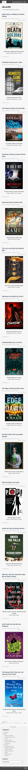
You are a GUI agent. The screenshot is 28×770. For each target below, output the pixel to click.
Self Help (7, 755)
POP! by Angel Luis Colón (10, 482)
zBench (20, 767)
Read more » (6, 56)
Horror (6, 738)
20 (17, 723)
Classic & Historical (9, 735)
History (6, 752)
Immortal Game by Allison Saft (12, 202)
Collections (6, 732)
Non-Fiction (6, 744)
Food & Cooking (8, 749)
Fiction (5, 734)
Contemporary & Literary (10, 737)
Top (26, 768)
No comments (22, 20)
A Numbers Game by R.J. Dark (12, 62)
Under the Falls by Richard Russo (13, 528)
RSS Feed (13, 727)
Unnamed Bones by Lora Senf (12, 342)
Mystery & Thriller (8, 740)
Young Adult (7, 743)
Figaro (9, 110)
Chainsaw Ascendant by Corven (12, 296)
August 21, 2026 (14, 18)
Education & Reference (10, 747)
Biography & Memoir (9, 746)
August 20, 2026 (15, 344)
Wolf (9, 18)
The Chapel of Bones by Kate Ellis (13, 108)
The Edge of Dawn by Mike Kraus (13, 388)
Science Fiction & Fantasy (10, 741)
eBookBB (6, 6)
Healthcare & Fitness (9, 751)
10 (14, 723)
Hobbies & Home (8, 754)
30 (19, 723)
